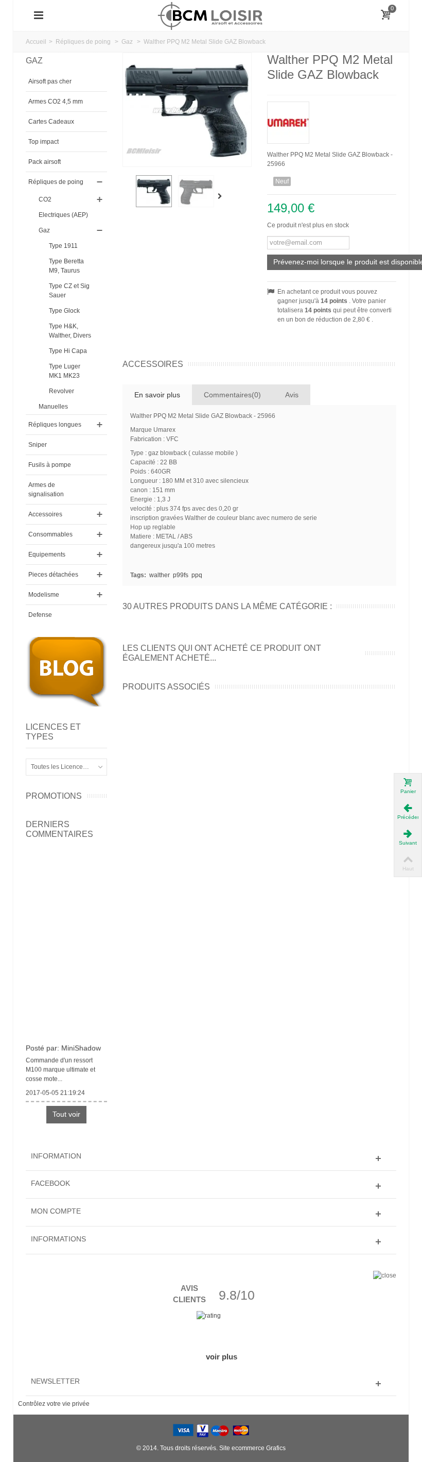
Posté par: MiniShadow (63, 1045)
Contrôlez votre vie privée (54, 1403)
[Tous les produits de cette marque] (331, 119)
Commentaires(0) (232, 395)
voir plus (221, 1356)
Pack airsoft (44, 161)
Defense (40, 614)
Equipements (46, 554)
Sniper (37, 444)
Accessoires (45, 514)
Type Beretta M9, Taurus (66, 266)
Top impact (43, 141)
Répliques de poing (55, 182)
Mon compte (56, 1211)
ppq (196, 575)
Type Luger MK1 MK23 (64, 371)
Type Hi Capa (68, 351)
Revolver (61, 391)
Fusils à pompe (49, 464)
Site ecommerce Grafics (252, 1448)
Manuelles (53, 406)
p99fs (180, 575)
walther (159, 575)
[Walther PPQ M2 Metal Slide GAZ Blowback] (154, 191)
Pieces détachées (53, 574)
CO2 (45, 199)
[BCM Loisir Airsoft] (211, 15)
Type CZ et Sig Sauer (69, 290)
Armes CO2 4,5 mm (55, 101)
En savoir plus (157, 395)
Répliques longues (54, 424)
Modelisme (43, 594)
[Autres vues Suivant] (222, 196)
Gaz (44, 230)
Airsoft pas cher (50, 81)
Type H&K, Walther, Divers (70, 331)
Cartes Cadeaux (51, 121)
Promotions (54, 796)
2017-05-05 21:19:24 (55, 1090)
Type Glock (64, 310)
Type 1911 (63, 245)
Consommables (50, 534)
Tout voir (66, 1114)
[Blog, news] (66, 671)
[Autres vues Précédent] (127, 196)
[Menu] (38, 15)
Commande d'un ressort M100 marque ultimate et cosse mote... (60, 1067)
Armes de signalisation (46, 489)
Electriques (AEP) (63, 215)
